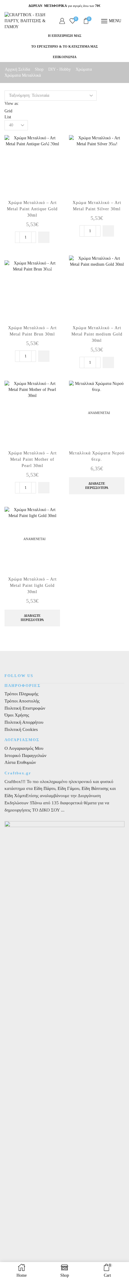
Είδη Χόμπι (15, 795)
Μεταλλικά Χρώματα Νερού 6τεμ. (96, 456)
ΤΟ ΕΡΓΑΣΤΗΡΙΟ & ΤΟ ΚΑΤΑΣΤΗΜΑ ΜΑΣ (64, 46)
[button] (44, 237)
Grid (8, 111)
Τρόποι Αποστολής (22, 701)
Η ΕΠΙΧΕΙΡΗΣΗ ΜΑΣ (64, 35)
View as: (11, 103)
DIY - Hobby (59, 69)
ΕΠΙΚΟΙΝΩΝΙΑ (64, 57)
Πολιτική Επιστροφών (24, 708)
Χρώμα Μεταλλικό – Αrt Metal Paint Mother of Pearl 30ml (32, 459)
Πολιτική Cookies (21, 729)
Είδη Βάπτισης (95, 788)
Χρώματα (84, 69)
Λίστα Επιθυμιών (20, 762)
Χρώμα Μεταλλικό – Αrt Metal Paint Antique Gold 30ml (32, 208)
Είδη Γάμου (67, 788)
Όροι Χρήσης (16, 715)
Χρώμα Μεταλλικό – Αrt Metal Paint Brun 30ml (32, 331)
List (7, 117)
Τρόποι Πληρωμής (21, 693)
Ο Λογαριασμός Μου (23, 748)
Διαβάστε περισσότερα (96, 485)
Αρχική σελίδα (17, 69)
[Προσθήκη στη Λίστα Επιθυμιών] (50, 143)
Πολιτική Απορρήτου (23, 722)
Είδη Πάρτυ (44, 788)
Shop (39, 69)
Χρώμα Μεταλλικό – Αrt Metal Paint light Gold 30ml (32, 585)
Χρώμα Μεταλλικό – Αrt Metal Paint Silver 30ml (97, 205)
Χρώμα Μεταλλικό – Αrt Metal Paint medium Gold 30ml (96, 334)
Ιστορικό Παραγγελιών (25, 755)
